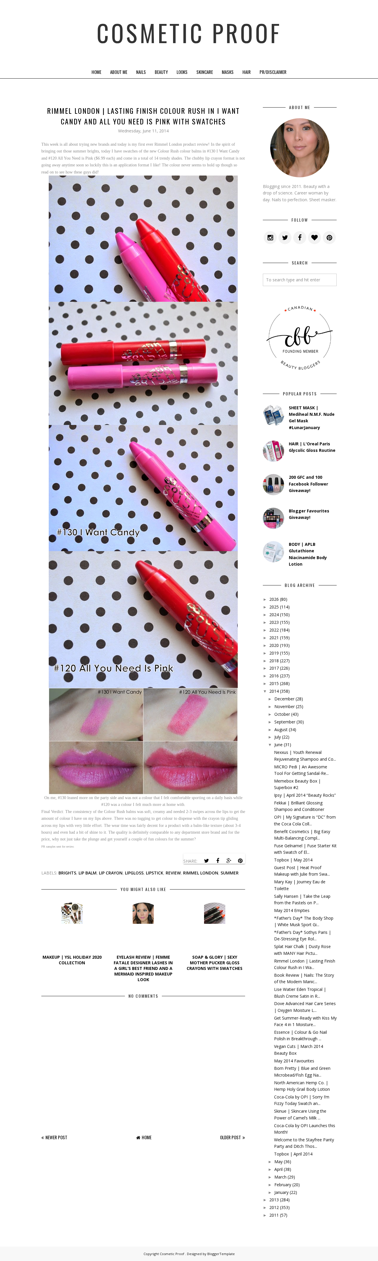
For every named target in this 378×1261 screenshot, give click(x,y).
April (278, 1169)
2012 (274, 1207)
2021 (274, 637)
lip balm (88, 873)
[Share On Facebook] (217, 861)
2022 (274, 630)
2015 (274, 683)
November (284, 706)
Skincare (204, 72)
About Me (118, 72)
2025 (274, 607)
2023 (274, 622)
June (278, 744)
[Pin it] (240, 861)
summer (230, 873)
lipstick (154, 873)
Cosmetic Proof (189, 32)
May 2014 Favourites (294, 1061)
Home (96, 72)
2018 (274, 660)
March (280, 1177)
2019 (274, 653)
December (284, 699)
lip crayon (111, 873)
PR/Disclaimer (273, 72)
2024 (274, 614)
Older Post (230, 1137)
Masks (228, 72)
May (278, 1161)
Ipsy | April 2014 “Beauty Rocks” (305, 795)
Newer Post (56, 1137)
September (284, 722)
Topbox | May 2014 (293, 860)
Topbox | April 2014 (293, 1154)
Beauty (161, 72)
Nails (141, 72)
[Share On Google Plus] (229, 861)
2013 (274, 1199)
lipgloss (134, 873)
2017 (274, 668)
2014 (274, 691)
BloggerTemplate (221, 1254)
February (282, 1184)
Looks (182, 72)
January (281, 1192)
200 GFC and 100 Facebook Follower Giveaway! (308, 483)
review (173, 873)
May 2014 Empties (291, 910)
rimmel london (200, 873)
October (282, 714)
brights (67, 873)
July (277, 737)
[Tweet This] (206, 861)
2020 (274, 645)
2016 (274, 676)
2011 (274, 1215)
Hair (246, 72)
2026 (274, 599)
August (281, 729)
